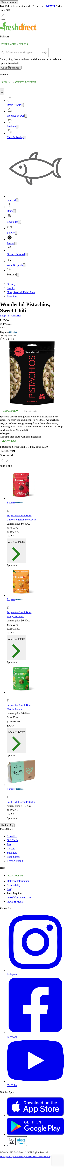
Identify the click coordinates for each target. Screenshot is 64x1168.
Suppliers (12, 852)
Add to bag (8, 441)
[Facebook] (35, 1032)
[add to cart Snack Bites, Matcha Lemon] (9, 696)
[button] (32, 339)
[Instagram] (35, 969)
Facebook (12, 1036)
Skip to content (8, 2)
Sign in (5, 82)
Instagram (12, 974)
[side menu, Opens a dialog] (3, 20)
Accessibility (14, 885)
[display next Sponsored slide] (7, 460)
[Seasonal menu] (17, 274)
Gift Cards (12, 840)
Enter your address (14, 44)
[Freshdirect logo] (18, 29)
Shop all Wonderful (10, 315)
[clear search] (44, 52)
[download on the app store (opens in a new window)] (35, 1115)
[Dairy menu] (14, 211)
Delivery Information (18, 881)
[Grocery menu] (26, 254)
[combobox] (23, 52)
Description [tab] (10, 411)
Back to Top (7, 825)
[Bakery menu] (16, 233)
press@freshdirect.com (19, 897)
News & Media (15, 901)
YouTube (12, 1085)
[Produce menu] (17, 126)
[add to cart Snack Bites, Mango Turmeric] (9, 604)
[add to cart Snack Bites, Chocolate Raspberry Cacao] (9, 507)
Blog (9, 844)
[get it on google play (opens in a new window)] (35, 1134)
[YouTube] (35, 1081)
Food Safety (13, 856)
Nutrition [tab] (30, 411)
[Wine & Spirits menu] (24, 265)
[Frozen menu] (15, 243)
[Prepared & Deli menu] (25, 116)
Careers (11, 848)
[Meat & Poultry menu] (25, 137)
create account (25, 82)
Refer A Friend (15, 860)
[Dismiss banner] (2, 15)
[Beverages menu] (19, 222)
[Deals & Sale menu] (22, 105)
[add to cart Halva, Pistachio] (9, 793)
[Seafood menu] (17, 200)
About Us (12, 836)
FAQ (9, 889)
